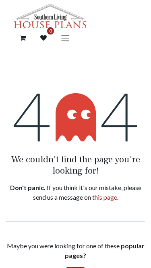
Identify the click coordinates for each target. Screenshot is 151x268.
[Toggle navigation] (65, 37)
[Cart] (22, 37)
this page (104, 197)
